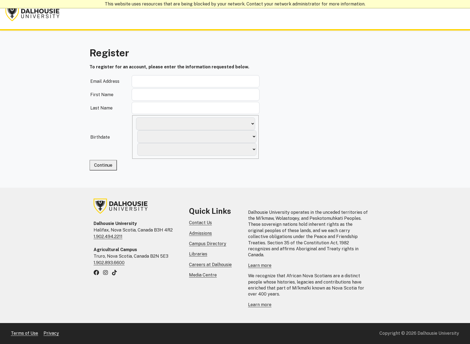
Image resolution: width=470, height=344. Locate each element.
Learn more (259, 265)
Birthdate (100, 137)
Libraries (198, 254)
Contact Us (200, 222)
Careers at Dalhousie (210, 264)
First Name (101, 94)
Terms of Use (24, 333)
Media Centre (203, 275)
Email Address (104, 81)
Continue (103, 165)
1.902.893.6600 (109, 262)
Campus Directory (207, 243)
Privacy (51, 333)
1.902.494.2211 (108, 236)
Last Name (101, 108)
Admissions (200, 233)
